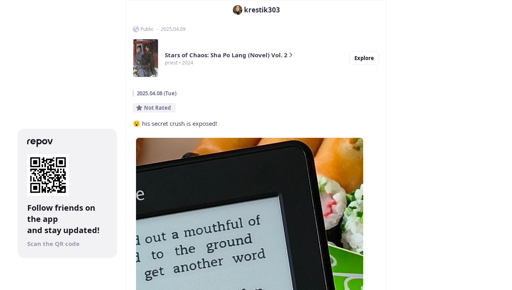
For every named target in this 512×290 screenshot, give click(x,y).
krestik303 (262, 9)
